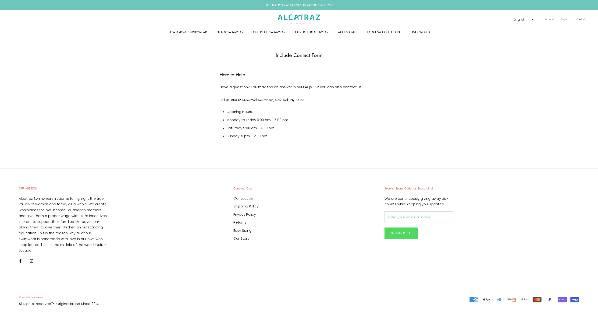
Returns (239, 222)
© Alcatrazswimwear (31, 297)
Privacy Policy (244, 214)
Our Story (241, 238)
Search (565, 19)
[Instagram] (31, 261)
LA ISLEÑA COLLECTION (383, 32)
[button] (523, 19)
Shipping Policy (246, 206)
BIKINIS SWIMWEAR (230, 32)
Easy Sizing (242, 230)
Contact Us (243, 198)
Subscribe (401, 233)
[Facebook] (20, 261)
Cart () (581, 19)
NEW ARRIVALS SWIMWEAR (187, 32)
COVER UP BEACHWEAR (311, 32)
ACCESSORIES (347, 32)
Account (549, 19)
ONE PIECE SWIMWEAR (269, 32)
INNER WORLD (420, 32)
